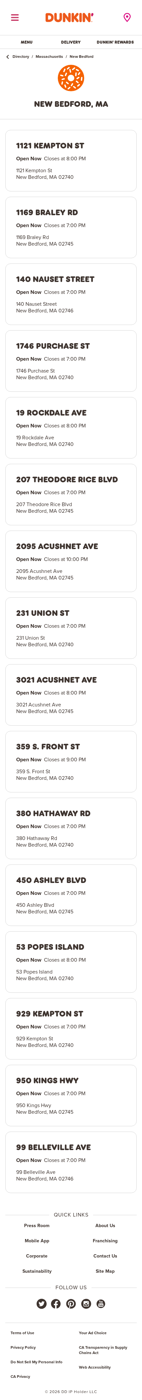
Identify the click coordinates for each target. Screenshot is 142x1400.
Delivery (71, 42)
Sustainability (37, 1271)
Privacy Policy (23, 1348)
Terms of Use (22, 1333)
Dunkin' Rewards (115, 42)
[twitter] (41, 1303)
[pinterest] (71, 1303)
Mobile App (37, 1241)
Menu (27, 42)
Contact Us (105, 1256)
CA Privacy (20, 1377)
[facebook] (55, 1303)
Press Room (37, 1225)
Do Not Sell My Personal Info (36, 1362)
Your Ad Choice (93, 1333)
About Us (105, 1225)
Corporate (37, 1256)
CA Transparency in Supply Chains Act (103, 1350)
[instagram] (86, 1303)
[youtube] (100, 1303)
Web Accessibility (95, 1368)
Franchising (105, 1241)
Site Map (105, 1271)
